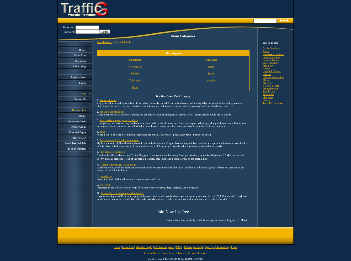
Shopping (268, 97)
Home (82, 49)
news (102, 131)
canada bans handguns (112, 111)
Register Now (78, 77)
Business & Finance (273, 54)
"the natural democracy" (113, 151)
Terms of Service (187, 252)
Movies (267, 82)
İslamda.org (106, 176)
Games (266, 68)
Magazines (211, 59)
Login (82, 82)
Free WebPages (77, 132)
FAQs (179, 247)
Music (266, 79)
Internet (267, 74)
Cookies (202, 252)
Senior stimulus (108, 100)
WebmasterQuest (77, 121)
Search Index (104, 42)
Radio (211, 66)
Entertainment (270, 62)
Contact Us (80, 99)
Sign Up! (210, 247)
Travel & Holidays (273, 102)
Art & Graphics (271, 48)
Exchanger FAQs (193, 247)
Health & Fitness (272, 71)
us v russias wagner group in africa (119, 120)
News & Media (271, 85)
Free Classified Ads (75, 143)
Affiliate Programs (164, 247)
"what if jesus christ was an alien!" (118, 164)
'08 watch (105, 184)
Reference (268, 94)
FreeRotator (79, 137)
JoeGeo (82, 115)
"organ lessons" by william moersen (119, 140)
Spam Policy (169, 252)
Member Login (144, 247)
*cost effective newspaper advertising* (122, 193)
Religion (135, 73)
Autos (266, 51)
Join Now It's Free (173, 211)
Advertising (79, 66)
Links (234, 247)
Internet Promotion (273, 77)
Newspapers (135, 66)
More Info (80, 55)
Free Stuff (268, 65)
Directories (135, 59)
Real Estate (269, 91)
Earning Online (271, 59)
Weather (211, 80)
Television (135, 80)
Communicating (271, 57)
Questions (80, 60)
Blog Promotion (77, 148)
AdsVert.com (78, 126)
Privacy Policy (152, 252)
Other (135, 87)
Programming (270, 88)
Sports (211, 73)
